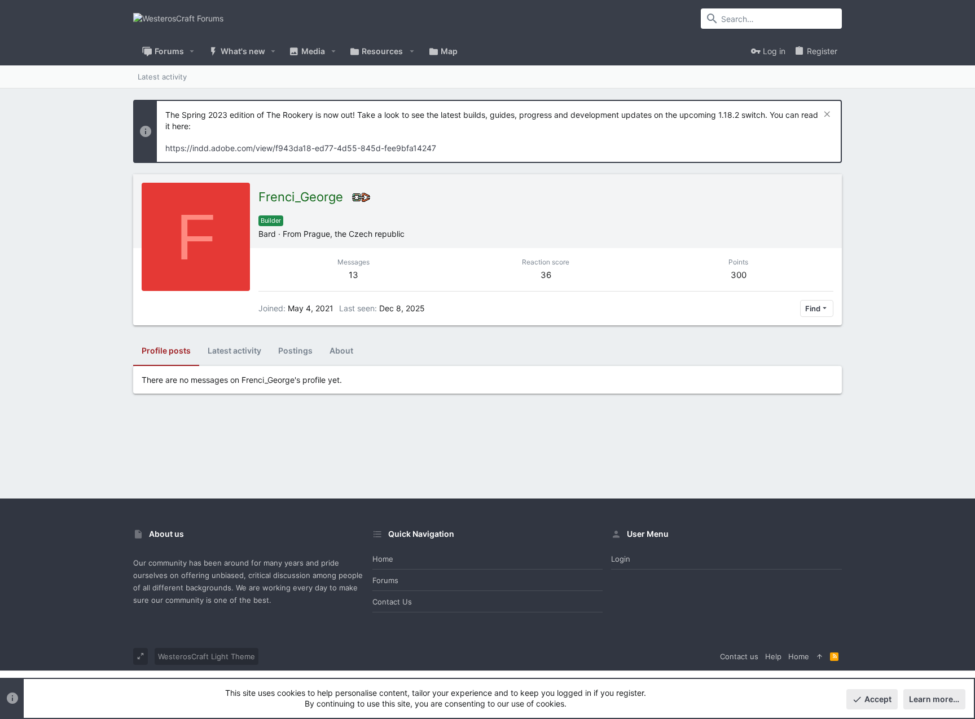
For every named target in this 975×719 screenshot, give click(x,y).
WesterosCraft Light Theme (206, 656)
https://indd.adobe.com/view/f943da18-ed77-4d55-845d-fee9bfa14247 (300, 148)
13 (353, 275)
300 (738, 275)
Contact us (392, 601)
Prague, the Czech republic (354, 234)
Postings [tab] (295, 350)
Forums (385, 580)
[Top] (820, 656)
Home (382, 558)
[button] (192, 51)
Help (773, 656)
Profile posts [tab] (166, 350)
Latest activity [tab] (234, 350)
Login (620, 558)
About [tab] (341, 350)
